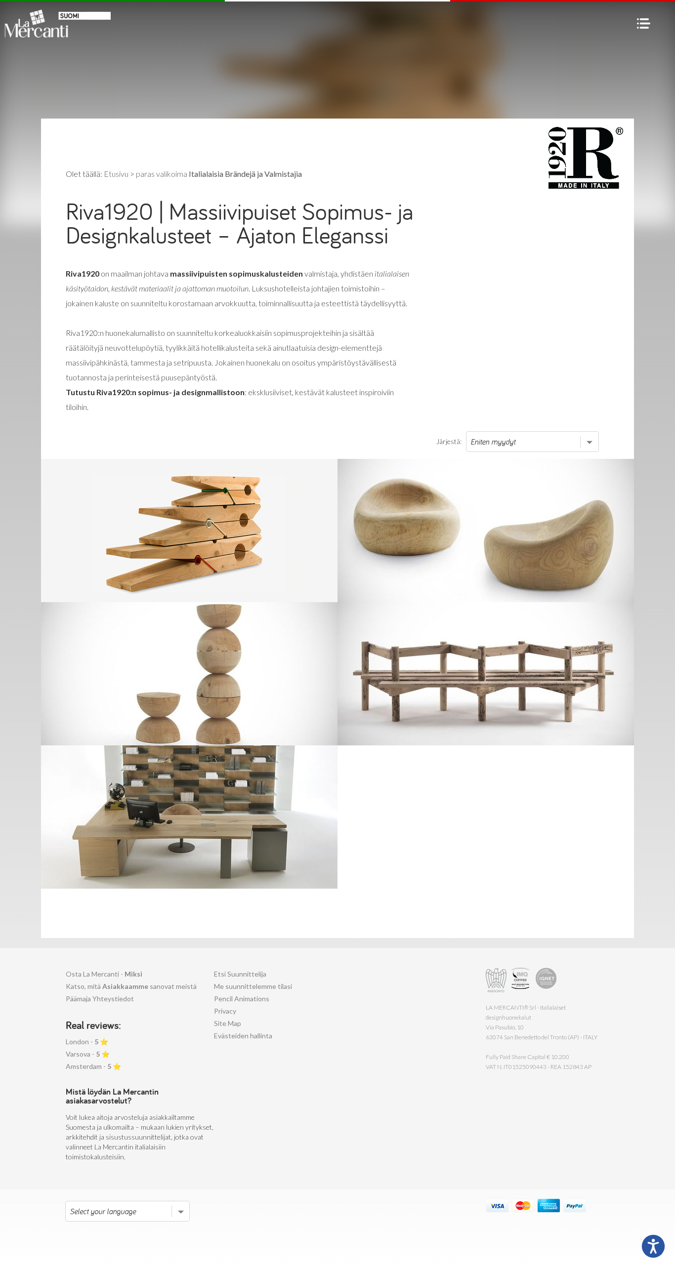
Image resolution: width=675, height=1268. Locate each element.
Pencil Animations (241, 998)
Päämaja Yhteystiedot (100, 998)
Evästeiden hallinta (243, 1035)
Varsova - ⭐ (88, 1054)
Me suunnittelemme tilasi (253, 986)
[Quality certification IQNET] (546, 980)
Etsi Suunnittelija (240, 974)
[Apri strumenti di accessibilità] (653, 1246)
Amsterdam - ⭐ (93, 1066)
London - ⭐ (87, 1041)
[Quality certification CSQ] (521, 980)
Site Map (227, 1023)
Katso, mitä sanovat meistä (131, 986)
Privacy (225, 1011)
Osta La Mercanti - (104, 974)
